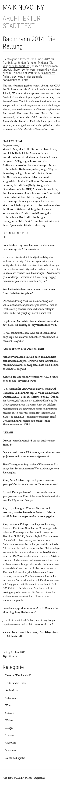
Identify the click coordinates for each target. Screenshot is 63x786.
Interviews (10, 750)
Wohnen (9, 720)
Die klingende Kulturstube (28, 64)
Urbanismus (11, 698)
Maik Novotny (23, 7)
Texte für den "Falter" (16, 683)
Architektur (11, 690)
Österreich (10, 713)
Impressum (39, 777)
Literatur (10, 735)
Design (9, 727)
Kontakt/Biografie (15, 757)
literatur (13, 656)
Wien (8, 705)
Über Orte (10, 742)
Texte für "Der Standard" (18, 675)
